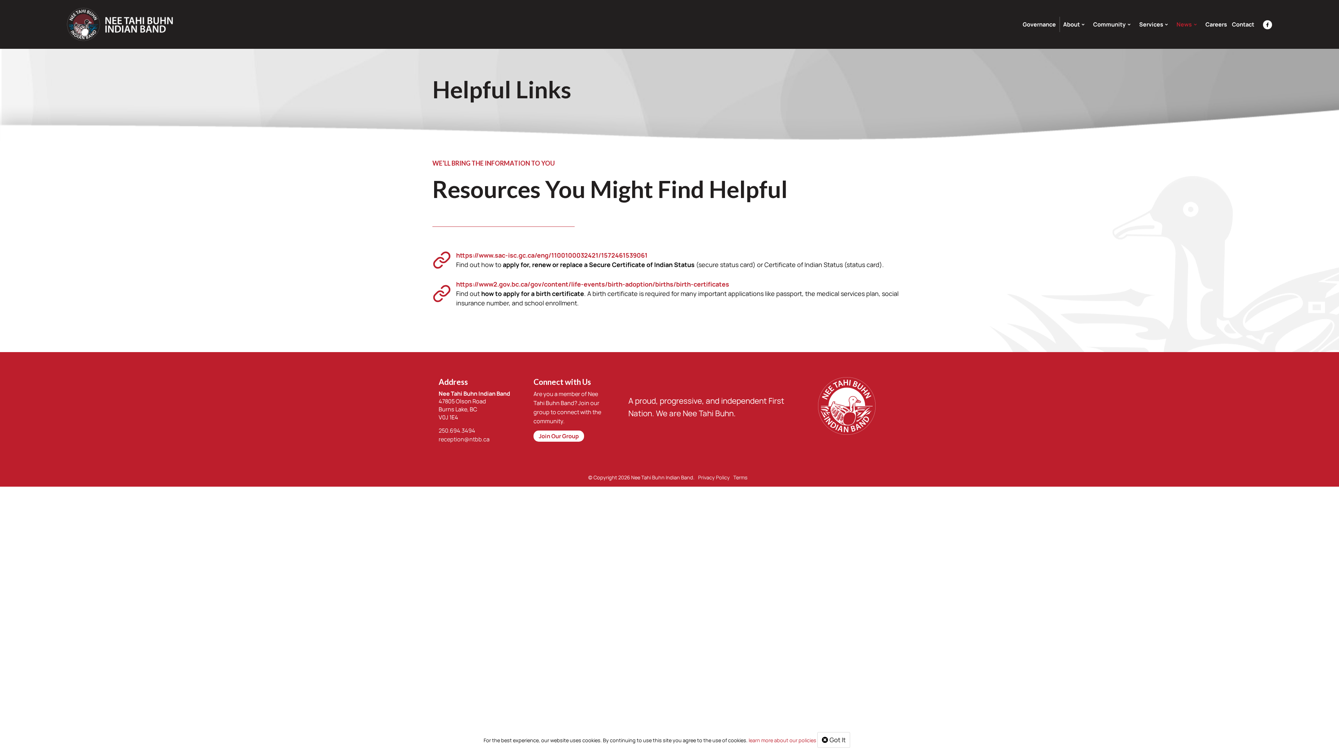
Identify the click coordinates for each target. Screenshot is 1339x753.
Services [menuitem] (1151, 24)
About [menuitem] (1071, 24)
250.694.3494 (457, 430)
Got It (837, 740)
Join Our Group (559, 436)
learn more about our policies (782, 740)
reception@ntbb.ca (464, 439)
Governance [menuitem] (1039, 24)
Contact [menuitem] (1243, 24)
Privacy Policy (714, 477)
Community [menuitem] (1109, 24)
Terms (740, 477)
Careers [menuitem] (1216, 24)
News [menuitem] (1184, 24)
